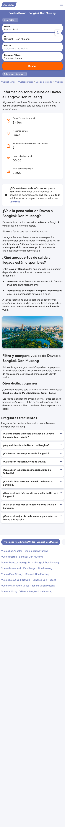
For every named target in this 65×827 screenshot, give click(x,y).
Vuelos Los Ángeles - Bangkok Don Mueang (24, 550)
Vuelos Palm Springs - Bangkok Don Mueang (25, 574)
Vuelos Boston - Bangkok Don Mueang (22, 556)
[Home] (9, 4)
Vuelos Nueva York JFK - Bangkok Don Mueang (26, 568)
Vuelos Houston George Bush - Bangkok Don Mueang (30, 562)
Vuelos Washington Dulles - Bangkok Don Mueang (28, 585)
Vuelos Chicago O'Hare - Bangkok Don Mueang (26, 591)
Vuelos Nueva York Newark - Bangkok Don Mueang (28, 579)
